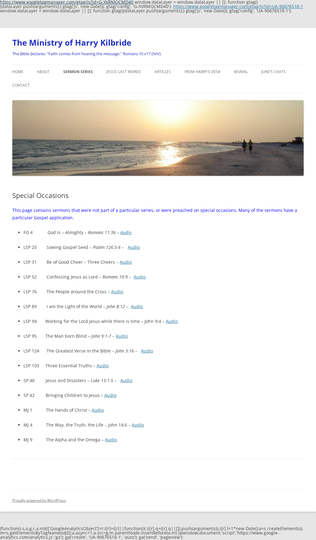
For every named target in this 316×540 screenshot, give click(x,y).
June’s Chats (273, 71)
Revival (241, 71)
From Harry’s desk (202, 71)
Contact (21, 85)
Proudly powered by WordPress (39, 500)
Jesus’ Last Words (123, 71)
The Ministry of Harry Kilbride (71, 42)
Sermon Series (78, 71)
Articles (163, 71)
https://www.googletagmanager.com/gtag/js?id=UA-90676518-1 (238, 6)
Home (17, 71)
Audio (125, 232)
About (43, 71)
